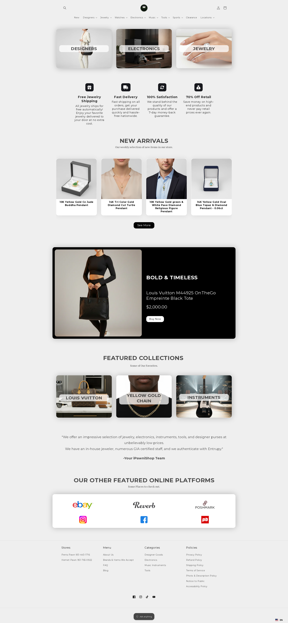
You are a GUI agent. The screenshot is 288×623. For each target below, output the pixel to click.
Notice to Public (195, 581)
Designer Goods (154, 554)
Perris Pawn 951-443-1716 (76, 554)
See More (144, 225)
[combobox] (279, 620)
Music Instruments (155, 565)
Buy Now (155, 319)
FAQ (105, 565)
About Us (108, 554)
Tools (147, 570)
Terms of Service (195, 570)
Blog (105, 570)
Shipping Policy (195, 565)
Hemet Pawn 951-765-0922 (77, 560)
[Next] (90, 176)
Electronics (151, 560)
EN (281, 619)
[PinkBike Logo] (205, 519)
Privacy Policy (194, 554)
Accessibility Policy (196, 586)
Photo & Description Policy (201, 575)
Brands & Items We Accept (118, 560)
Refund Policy (194, 560)
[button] (65, 8)
